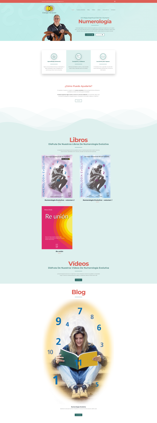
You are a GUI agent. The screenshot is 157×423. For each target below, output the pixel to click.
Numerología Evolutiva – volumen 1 (97, 200)
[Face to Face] (54, 52)
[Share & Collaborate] (78, 52)
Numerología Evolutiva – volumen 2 (59, 200)
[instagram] (114, 1)
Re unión (59, 251)
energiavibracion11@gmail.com (58, 1)
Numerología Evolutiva (78, 407)
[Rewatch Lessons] (103, 52)
